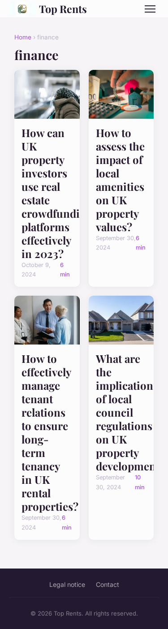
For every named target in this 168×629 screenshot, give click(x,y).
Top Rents (63, 9)
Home (22, 37)
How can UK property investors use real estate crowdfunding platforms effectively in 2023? (57, 193)
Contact (107, 584)
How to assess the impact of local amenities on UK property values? (120, 179)
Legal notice (67, 584)
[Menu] (150, 9)
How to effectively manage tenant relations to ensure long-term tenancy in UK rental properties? (50, 432)
